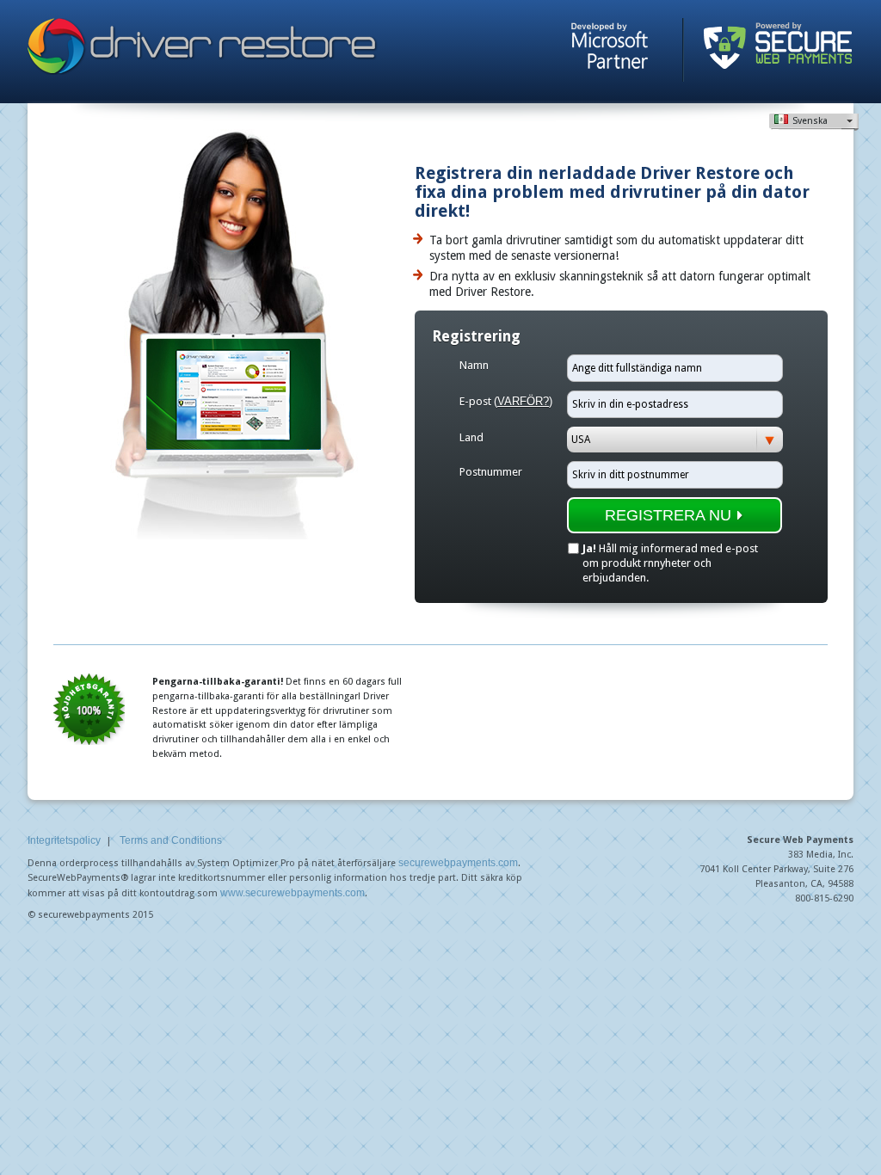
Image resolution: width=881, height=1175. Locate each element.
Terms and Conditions (171, 840)
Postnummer (490, 471)
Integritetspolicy (64, 840)
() (523, 401)
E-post (505, 401)
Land (471, 437)
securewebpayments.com (458, 863)
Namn (474, 365)
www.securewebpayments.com (292, 893)
